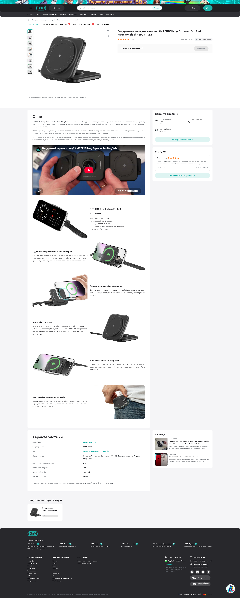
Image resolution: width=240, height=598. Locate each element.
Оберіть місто (35, 540)
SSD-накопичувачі (34, 576)
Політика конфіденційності (62, 578)
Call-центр (169, 564)
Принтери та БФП (34, 578)
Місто (58, 8)
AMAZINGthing (89, 442)
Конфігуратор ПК (50, 14)
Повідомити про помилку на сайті (200, 566)
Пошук (157, 8)
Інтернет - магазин (60, 557)
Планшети (31, 568)
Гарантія (55, 566)
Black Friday (56, 581)
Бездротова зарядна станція (96, 451)
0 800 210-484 (174, 557)
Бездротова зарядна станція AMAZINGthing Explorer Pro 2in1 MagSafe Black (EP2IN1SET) (114, 20)
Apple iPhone (32, 563)
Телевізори (32, 571)
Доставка (83, 14)
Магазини (72, 14)
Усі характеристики (181, 140)
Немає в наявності (204, 39)
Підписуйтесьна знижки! (203, 584)
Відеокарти (32, 573)
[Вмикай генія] (120, 2)
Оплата (93, 14)
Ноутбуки (31, 566)
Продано (201, 48)
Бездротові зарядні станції (67, 20)
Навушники (32, 581)
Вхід (193, 8)
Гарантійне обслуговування (88, 561)
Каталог (31, 14)
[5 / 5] (124, 39)
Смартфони (32, 561)
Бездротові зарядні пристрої (43, 20)
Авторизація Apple (84, 563)
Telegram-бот (203, 578)
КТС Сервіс (83, 557)
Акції (38, 14)
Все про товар (34, 24)
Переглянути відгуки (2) (182, 176)
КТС (29, 20)
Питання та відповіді (83, 24)
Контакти (110, 14)
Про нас (63, 14)
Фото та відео (103, 24)
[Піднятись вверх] (221, 589)
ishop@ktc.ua (199, 557)
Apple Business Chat (176, 561)
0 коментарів (203, 167)
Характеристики (50, 24)
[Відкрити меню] (31, 7)
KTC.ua (41, 7)
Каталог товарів (35, 557)
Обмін (101, 14)
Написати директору (202, 561)
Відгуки (64, 24)
